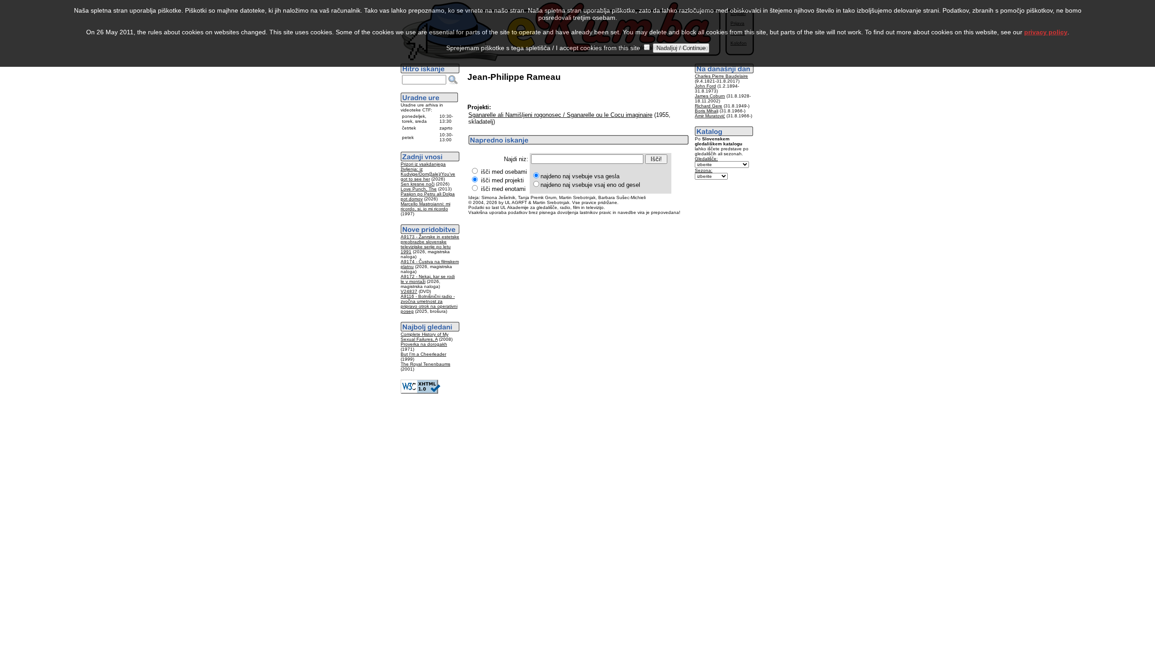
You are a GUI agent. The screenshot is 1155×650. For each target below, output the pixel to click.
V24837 (409, 291)
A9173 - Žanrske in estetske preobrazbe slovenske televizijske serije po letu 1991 (430, 244)
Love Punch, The (419, 188)
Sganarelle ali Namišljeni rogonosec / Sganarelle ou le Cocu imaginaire (560, 114)
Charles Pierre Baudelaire (721, 76)
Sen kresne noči (417, 183)
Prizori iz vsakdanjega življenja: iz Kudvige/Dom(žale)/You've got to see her (428, 171)
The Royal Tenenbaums (425, 364)
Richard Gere (708, 105)
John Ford (705, 86)
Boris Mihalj (706, 110)
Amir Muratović (710, 115)
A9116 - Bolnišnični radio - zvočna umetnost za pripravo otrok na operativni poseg (429, 304)
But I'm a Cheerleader (423, 354)
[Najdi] (453, 80)
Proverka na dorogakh (424, 344)
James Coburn (710, 95)
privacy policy (1045, 32)
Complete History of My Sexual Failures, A (424, 337)
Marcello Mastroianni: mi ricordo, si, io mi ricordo (425, 206)
